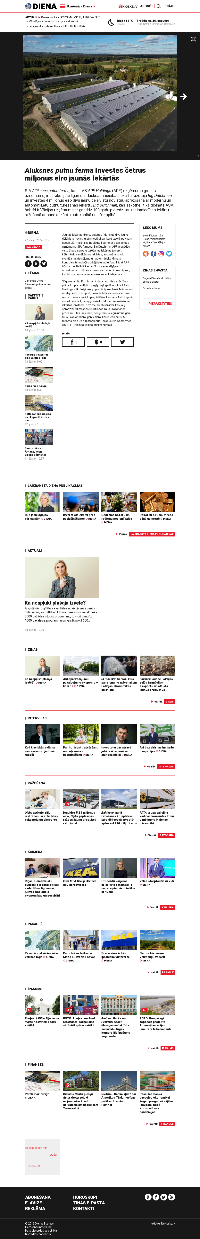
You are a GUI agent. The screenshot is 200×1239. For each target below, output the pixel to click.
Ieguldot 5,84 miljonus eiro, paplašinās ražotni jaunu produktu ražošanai (79, 818)
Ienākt (169, 6)
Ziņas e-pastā (89, 1203)
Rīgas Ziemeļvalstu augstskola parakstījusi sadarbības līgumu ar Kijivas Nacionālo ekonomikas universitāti (42, 888)
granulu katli (34, 1166)
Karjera (35, 852)
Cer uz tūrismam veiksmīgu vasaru (152, 956)
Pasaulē (35, 924)
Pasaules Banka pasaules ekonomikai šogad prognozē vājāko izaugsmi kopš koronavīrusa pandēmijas (156, 1103)
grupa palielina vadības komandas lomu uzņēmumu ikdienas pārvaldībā (157, 818)
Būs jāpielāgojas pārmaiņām (38, 516)
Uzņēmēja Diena (34, 280)
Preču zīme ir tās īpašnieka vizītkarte (115, 956)
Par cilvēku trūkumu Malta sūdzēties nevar (79, 956)
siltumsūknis (51, 1168)
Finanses (36, 1064)
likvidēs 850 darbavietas (79, 882)
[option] (100, 97)
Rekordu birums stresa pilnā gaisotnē (156, 516)
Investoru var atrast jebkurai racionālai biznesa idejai (116, 751)
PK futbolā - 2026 (74, 26)
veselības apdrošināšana (41, 1158)
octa (53, 1154)
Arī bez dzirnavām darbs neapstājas (157, 749)
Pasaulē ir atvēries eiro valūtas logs (36, 356)
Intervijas (37, 718)
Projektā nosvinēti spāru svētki (42, 1022)
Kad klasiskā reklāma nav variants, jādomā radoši (40, 751)
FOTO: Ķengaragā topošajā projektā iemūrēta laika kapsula (155, 1024)
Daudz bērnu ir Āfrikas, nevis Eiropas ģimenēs (35, 451)
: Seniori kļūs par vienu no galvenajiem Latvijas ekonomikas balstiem (119, 684)
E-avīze (33, 1203)
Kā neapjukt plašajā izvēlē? (55, 603)
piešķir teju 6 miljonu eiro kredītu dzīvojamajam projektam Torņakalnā (80, 1101)
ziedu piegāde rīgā (36, 1147)
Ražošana (33, 246)
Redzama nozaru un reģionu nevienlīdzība (116, 518)
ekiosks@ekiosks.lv (163, 1223)
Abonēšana (38, 1197)
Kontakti (83, 1209)
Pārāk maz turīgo (36, 385)
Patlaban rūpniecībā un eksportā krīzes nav (38, 417)
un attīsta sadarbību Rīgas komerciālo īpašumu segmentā (115, 1027)
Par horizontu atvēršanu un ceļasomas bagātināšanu (80, 751)
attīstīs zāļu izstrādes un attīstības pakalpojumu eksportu (41, 816)
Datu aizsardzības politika (41, 1230)
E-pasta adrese (151, 288)
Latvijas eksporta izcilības (44, 26)
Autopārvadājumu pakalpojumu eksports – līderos (80, 682)
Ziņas (33, 649)
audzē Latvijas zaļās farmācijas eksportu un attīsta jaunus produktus (156, 684)
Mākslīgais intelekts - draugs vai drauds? (53, 21)
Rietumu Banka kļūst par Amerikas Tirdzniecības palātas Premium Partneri (118, 1099)
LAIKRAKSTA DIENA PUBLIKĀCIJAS (55, 486)
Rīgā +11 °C (125, 20)
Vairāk (123, 533)
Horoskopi (85, 1197)
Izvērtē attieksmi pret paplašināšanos (79, 516)
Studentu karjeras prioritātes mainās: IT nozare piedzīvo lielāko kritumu (118, 886)
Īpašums (35, 989)
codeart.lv (45, 1234)
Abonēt (146, 6)
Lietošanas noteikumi (38, 1227)
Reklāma (35, 1209)
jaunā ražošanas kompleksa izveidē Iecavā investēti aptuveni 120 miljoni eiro (119, 818)
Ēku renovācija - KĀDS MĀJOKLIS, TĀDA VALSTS (71, 17)
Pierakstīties (160, 303)
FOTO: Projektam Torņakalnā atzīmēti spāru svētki (79, 1022)
